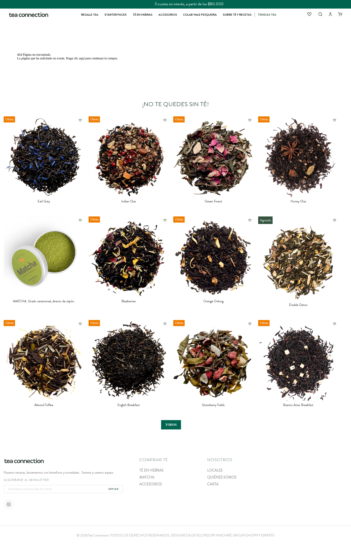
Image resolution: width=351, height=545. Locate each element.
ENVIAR (113, 489)
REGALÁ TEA (89, 14)
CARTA (213, 484)
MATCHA (146, 477)
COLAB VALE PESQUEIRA (200, 14)
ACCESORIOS (167, 14)
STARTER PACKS (115, 14)
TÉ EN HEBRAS (142, 14)
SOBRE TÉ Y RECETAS (237, 14)
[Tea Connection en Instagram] (9, 504)
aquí (81, 58)
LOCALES (215, 470)
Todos (171, 424)
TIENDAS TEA (267, 14)
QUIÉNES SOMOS (221, 477)
